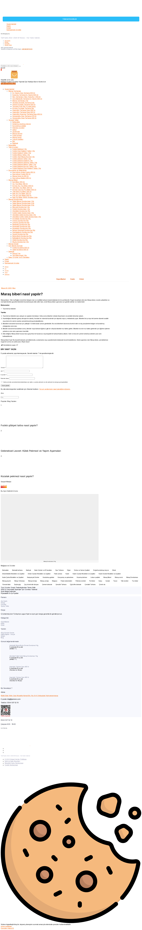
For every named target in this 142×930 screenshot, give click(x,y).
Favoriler (7, 43)
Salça (14, 130)
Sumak (108, 581)
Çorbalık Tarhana (90, 584)
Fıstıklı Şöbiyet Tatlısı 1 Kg (21, 159)
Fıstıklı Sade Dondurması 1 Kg (23, 213)
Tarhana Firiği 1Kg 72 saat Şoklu (24, 106)
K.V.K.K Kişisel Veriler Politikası (16, 759)
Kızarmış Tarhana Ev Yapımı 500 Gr (25, 95)
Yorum (3, 367)
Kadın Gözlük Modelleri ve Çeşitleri (110, 574)
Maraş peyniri (17, 134)
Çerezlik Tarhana (61, 584)
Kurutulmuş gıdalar (19, 126)
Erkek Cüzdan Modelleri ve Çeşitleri (39, 574)
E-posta (3, 374)
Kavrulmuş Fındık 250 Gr (21, 174)
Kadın (9, 26)
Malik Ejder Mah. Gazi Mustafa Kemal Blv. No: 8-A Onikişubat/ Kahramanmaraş (29, 696)
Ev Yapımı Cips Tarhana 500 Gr (23, 93)
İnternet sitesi (5, 378)
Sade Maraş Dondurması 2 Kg (23, 203)
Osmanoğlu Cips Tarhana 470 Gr (24, 116)
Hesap (6, 42)
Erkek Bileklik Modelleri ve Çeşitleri (13, 574)
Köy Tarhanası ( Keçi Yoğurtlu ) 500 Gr (26, 97)
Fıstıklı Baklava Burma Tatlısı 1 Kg (24, 166)
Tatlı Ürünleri (13, 147)
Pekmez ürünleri (18, 128)
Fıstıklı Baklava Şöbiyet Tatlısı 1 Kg (24, 163)
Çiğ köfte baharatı (75, 584)
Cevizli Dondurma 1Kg (20, 234)
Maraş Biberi (13, 180)
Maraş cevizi (16, 137)
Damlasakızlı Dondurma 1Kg (22, 232)
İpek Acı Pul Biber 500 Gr (21, 193)
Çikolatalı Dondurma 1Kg (21, 211)
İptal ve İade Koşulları (12, 761)
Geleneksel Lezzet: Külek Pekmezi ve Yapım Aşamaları (31, 450)
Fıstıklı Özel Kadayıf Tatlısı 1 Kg (23, 151)
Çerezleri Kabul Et (7, 928)
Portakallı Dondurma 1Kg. (21, 219)
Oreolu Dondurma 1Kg (20, 221)
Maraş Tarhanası (15, 91)
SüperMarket (61, 279)
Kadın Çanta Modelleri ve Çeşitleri (13, 577)
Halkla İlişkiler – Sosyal (8, 634)
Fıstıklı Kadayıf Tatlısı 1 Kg (21, 153)
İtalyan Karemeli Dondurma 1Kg (23, 230)
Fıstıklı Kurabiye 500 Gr (20, 248)
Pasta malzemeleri (66, 581)
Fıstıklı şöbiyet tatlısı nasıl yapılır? (19, 425)
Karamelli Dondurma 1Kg (21, 226)
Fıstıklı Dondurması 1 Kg (21, 209)
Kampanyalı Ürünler (14, 30)
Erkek (9, 28)
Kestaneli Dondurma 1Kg (21, 224)
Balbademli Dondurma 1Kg (21, 238)
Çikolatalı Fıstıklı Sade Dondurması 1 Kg (26, 217)
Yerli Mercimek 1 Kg (19, 255)
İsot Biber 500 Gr (18, 182)
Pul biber (92, 581)
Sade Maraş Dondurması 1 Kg (23, 201)
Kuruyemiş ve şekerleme (65, 577)
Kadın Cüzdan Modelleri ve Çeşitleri (84, 574)
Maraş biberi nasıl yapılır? (22, 294)
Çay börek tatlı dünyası (31, 584)
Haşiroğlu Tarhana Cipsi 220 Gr (23, 112)
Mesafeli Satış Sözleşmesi (14, 763)
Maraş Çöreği (13, 244)
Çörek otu (102, 584)
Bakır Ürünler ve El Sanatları (19, 257)
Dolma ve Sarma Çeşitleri (82, 570)
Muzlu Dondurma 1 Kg (20, 242)
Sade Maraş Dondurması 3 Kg (23, 205)
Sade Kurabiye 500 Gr (20, 250)
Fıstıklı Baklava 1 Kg (19, 149)
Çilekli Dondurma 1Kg (20, 240)
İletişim (3, 636)
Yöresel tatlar (6, 584)
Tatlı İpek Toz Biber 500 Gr (22, 188)
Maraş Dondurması (15, 199)
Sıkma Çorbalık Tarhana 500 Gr (24, 104)
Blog (13, 288)
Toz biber (135, 581)
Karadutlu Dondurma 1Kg (21, 228)
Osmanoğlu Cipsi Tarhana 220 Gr (24, 118)
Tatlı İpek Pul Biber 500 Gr (22, 192)
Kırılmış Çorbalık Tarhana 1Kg (23, 108)
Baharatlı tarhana (17, 570)
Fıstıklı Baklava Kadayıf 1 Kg (22, 161)
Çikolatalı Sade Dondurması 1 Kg (24, 215)
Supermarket (11, 24)
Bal (13, 141)
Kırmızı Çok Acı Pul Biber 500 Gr (24, 190)
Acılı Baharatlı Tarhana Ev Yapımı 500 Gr (27, 99)
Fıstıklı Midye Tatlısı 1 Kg (21, 155)
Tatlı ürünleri (124, 581)
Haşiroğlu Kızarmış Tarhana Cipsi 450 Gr (27, 114)
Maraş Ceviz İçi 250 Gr (20, 176)
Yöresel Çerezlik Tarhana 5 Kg (23, 103)
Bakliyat (15, 143)
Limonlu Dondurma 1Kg (20, 222)
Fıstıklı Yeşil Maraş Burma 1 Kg (23, 157)
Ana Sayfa (7, 40)
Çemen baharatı (47, 584)
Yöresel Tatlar (14, 120)
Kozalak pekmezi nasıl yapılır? (17, 476)
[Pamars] (7, 15)
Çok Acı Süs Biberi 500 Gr (21, 195)
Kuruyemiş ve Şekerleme (17, 170)
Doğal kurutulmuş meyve (21, 124)
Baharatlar (16, 122)
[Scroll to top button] (137, 925)
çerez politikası (6, 926)
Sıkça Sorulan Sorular (7, 633)
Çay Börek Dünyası (16, 246)
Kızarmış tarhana (82, 577)
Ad (2, 371)
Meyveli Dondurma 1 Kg (21, 207)
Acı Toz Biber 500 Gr (20, 184)
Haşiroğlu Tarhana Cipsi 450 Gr (23, 110)
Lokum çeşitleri (17, 139)
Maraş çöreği (44, 581)
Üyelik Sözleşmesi (11, 765)
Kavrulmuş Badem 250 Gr (21, 178)
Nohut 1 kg (16, 253)
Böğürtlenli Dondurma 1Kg (21, 236)
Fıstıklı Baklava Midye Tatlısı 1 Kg (24, 164)
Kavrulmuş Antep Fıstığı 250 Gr (23, 172)
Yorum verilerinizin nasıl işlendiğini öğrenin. (54, 389)
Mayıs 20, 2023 (6, 288)
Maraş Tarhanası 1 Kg (20, 101)
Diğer (69, 570)
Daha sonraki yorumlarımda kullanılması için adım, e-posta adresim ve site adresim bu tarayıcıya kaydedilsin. (35, 382)
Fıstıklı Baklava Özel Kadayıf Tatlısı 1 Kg (26, 168)
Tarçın (115, 581)
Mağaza (54, 581)
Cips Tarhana (59, 570)
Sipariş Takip (8, 45)
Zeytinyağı (16, 132)
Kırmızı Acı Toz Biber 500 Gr (22, 186)
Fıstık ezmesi (17, 135)
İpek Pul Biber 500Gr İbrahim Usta (24, 197)
